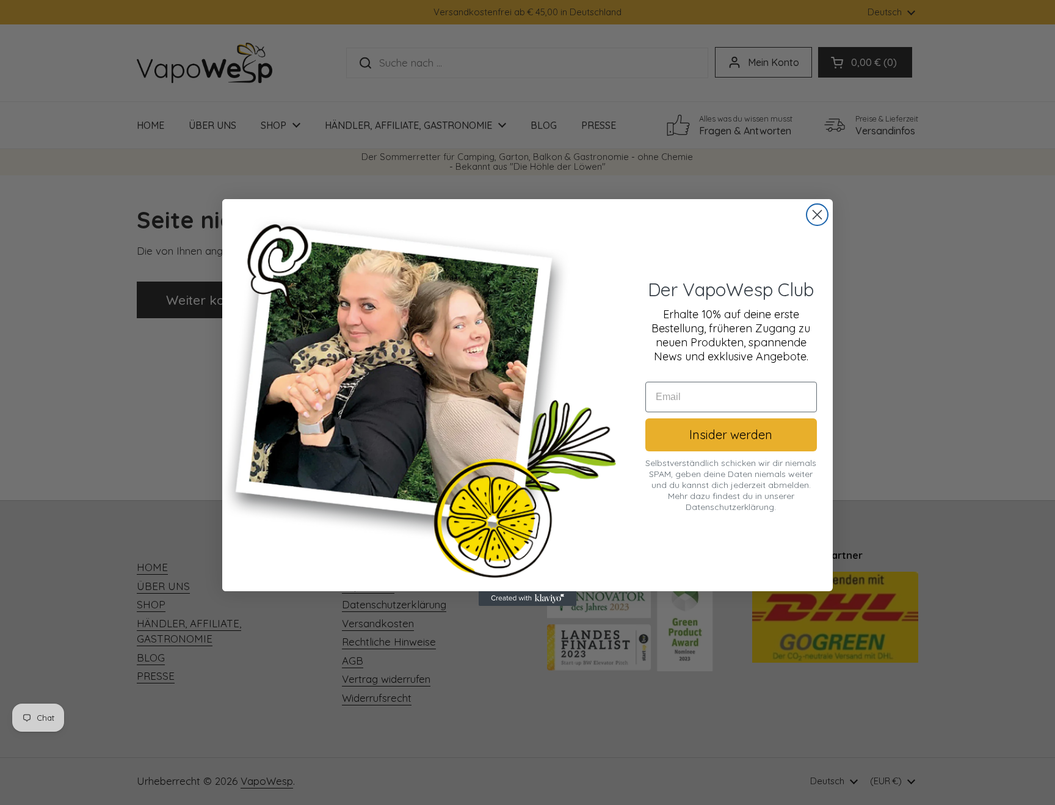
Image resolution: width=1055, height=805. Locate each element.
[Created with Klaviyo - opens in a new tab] (527, 598)
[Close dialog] (817, 214)
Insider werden (730, 434)
